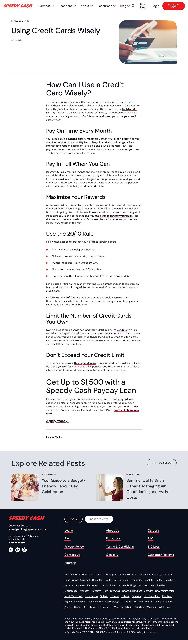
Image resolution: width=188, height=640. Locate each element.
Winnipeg (151, 607)
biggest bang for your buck (116, 215)
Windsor (139, 607)
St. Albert (126, 601)
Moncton (84, 590)
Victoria (118, 607)
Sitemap (70, 562)
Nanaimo (96, 590)
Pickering (136, 596)
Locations (65, 6)
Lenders (122, 329)
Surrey (68, 607)
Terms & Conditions (120, 546)
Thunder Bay (81, 607)
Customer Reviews (161, 554)
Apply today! (57, 421)
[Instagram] (17, 549)
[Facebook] (11, 549)
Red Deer (167, 596)
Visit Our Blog (161, 462)
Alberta (100, 574)
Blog (123, 6)
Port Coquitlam (152, 596)
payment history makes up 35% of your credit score (97, 138)
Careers (153, 530)
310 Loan (154, 546)
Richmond (79, 601)
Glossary (112, 554)
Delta (108, 579)
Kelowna (68, 585)
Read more (23, 487)
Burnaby (156, 574)
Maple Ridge (129, 585)
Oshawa (114, 596)
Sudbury (167, 601)
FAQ (150, 538)
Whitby (129, 607)
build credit (129, 109)
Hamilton (169, 579)
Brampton (111, 574)
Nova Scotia (91, 596)
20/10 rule (72, 297)
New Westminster (164, 590)
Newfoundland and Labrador (137, 590)
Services (44, 6)
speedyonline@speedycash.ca (27, 529)
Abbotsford (70, 574)
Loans (68, 530)
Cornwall (85, 579)
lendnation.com (17, 542)
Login (155, 5)
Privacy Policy (74, 546)
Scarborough (112, 601)
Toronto (94, 607)
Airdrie (83, 574)
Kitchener (92, 585)
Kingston (80, 585)
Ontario (104, 596)
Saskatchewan (95, 601)
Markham (143, 585)
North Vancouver (73, 596)
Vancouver (106, 607)
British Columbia (141, 574)
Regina (68, 601)
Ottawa (125, 596)
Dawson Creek (121, 579)
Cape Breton (71, 579)
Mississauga (71, 590)
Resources (105, 6)
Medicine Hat (158, 585)
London (104, 585)
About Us (112, 530)
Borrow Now (99, 519)
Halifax (158, 579)
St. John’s (156, 601)
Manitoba (115, 585)
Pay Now (143, 6)
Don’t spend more (85, 363)
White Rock (165, 607)
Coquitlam (97, 579)
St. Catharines (141, 601)
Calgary (167, 574)
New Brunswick (112, 590)
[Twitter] (24, 549)
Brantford (124, 574)
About (85, 6)
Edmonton (136, 579)
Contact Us (72, 554)
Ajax (91, 574)
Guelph (149, 579)
